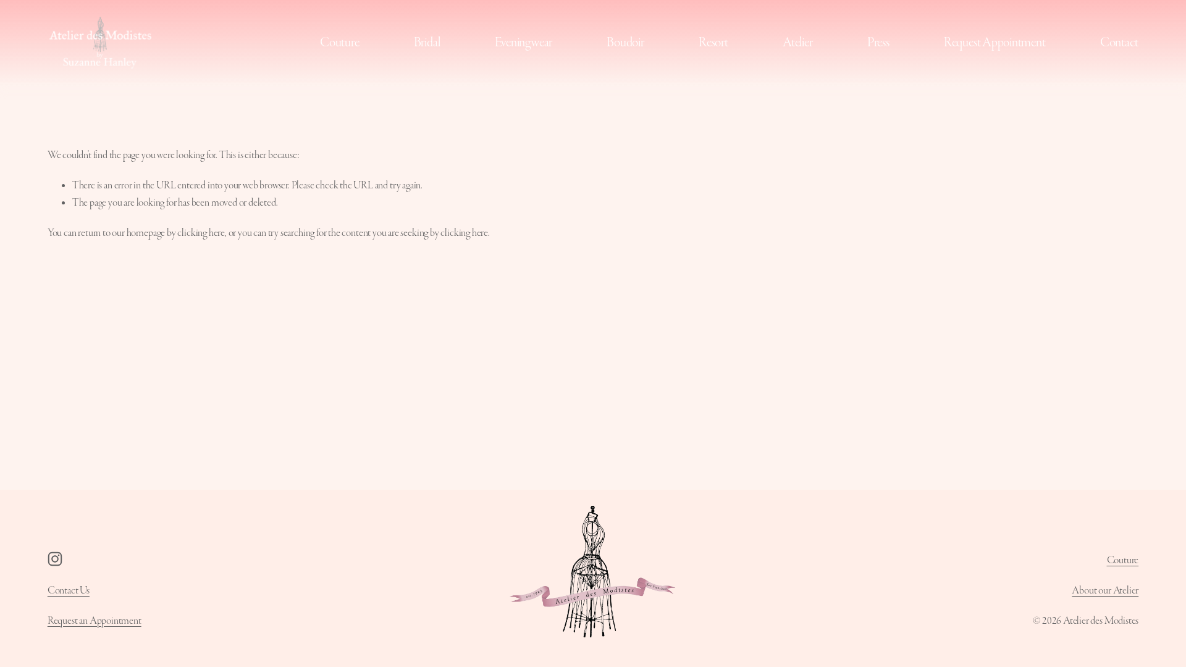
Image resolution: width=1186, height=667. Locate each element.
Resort (713, 42)
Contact (1119, 42)
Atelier (797, 42)
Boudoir (625, 42)
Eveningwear (523, 42)
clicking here (201, 233)
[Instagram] (55, 559)
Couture (339, 42)
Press (878, 42)
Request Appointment (995, 42)
